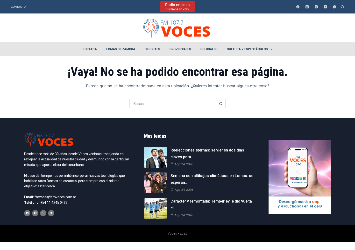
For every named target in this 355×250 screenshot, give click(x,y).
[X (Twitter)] (307, 6)
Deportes (152, 49)
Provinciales (180, 49)
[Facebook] (297, 6)
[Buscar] (342, 6)
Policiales (208, 49)
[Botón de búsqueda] (221, 103)
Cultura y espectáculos (247, 49)
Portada (90, 49)
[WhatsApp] (334, 6)
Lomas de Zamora (120, 49)
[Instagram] (316, 6)
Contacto (18, 6)
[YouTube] (325, 6)
